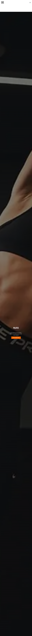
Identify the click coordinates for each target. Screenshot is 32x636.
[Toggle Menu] (30, 2)
